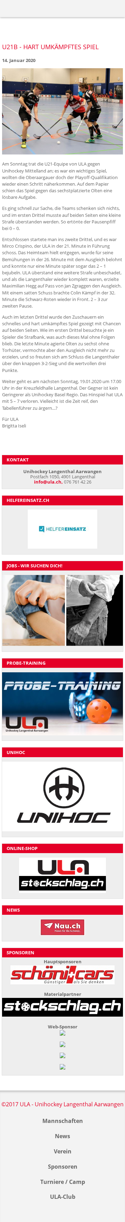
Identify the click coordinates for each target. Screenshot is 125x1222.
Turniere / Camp (62, 1182)
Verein (63, 1151)
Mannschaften (62, 1121)
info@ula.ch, (48, 482)
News (62, 1136)
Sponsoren (62, 1166)
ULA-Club (62, 1197)
